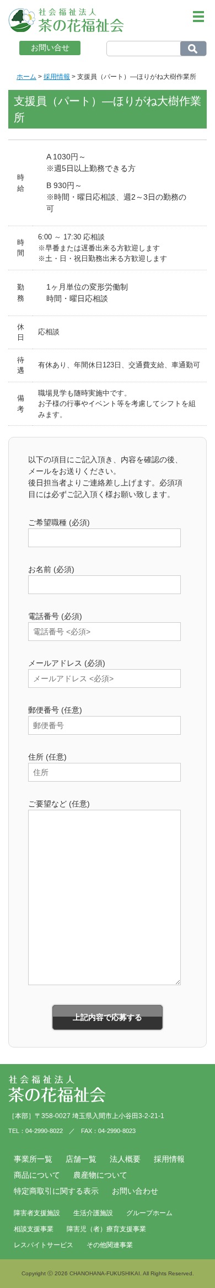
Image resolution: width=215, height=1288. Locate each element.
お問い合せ (50, 47)
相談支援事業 (33, 1229)
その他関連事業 (110, 1245)
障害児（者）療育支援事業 (106, 1229)
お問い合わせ (135, 1191)
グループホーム (149, 1213)
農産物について (100, 1175)
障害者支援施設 (37, 1213)
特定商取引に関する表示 (56, 1191)
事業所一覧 (33, 1159)
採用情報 (169, 1159)
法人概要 (125, 1159)
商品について (37, 1175)
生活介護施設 (93, 1213)
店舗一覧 (81, 1159)
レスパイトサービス (43, 1245)
